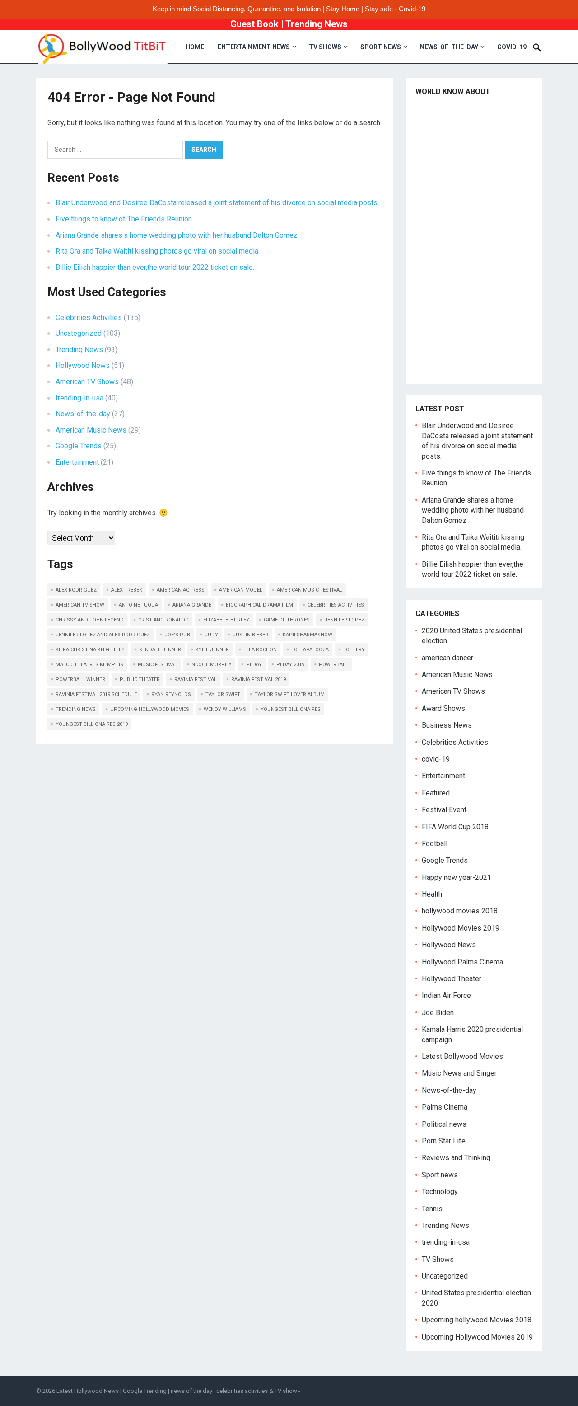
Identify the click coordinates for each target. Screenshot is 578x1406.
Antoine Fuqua (138, 605)
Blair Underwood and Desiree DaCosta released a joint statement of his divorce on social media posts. (217, 202)
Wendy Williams (225, 709)
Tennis (432, 1208)
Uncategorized (79, 333)
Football (434, 843)
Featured (436, 793)
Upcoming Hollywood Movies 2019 (477, 1337)
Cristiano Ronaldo (163, 620)
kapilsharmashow (307, 635)
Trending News (316, 24)
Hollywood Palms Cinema (462, 962)
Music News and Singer (459, 1073)
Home (195, 47)
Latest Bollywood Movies (462, 1056)
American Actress (181, 590)
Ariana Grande (191, 605)
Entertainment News (254, 47)
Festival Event (444, 809)
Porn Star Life (444, 1141)
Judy (211, 635)
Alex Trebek (126, 590)
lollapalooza (310, 650)
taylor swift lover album (290, 694)
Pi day (254, 665)
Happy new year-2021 (456, 877)
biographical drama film (259, 605)
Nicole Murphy (211, 665)
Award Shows (443, 708)
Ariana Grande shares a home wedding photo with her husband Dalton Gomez (177, 235)
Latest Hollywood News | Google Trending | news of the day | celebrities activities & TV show (176, 1390)
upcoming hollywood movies (149, 709)
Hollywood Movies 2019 (460, 928)
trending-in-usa (79, 398)
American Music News (91, 430)
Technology (440, 1191)
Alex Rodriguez (76, 590)
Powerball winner (80, 679)
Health (432, 894)
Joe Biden (438, 1012)
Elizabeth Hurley (226, 620)
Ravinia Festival (195, 679)
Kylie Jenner (212, 650)
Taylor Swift (222, 694)
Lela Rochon (260, 650)
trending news (76, 709)
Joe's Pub (177, 635)
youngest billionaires (291, 709)
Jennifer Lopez (344, 620)
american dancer (447, 658)
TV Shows (325, 47)
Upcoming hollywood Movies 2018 (476, 1320)
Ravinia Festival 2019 (258, 679)
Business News (447, 725)
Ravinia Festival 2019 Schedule (96, 694)
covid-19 (512, 47)
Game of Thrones (287, 620)
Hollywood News (83, 365)
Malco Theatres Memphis (89, 665)
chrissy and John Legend (90, 620)
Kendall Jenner (160, 650)
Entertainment (77, 462)
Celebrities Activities (89, 317)
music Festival (157, 665)
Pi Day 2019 (290, 665)
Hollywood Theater (451, 978)
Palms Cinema (444, 1107)
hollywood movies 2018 (460, 911)
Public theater (140, 679)
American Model (240, 590)
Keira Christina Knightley (90, 650)
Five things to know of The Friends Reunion (124, 219)
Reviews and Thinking (456, 1157)
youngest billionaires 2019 (92, 724)
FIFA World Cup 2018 (455, 827)
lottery (354, 650)
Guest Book (254, 24)
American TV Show (80, 605)
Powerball (333, 665)
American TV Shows (87, 381)
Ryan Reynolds (171, 694)
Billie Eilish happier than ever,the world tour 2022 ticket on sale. (155, 267)
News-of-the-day (449, 47)
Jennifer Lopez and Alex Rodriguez (103, 635)
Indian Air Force (446, 995)
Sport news (380, 47)
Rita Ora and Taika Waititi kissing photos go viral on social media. (158, 251)
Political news (444, 1124)
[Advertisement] (474, 239)
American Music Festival (309, 590)
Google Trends (79, 446)
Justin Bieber (250, 635)
